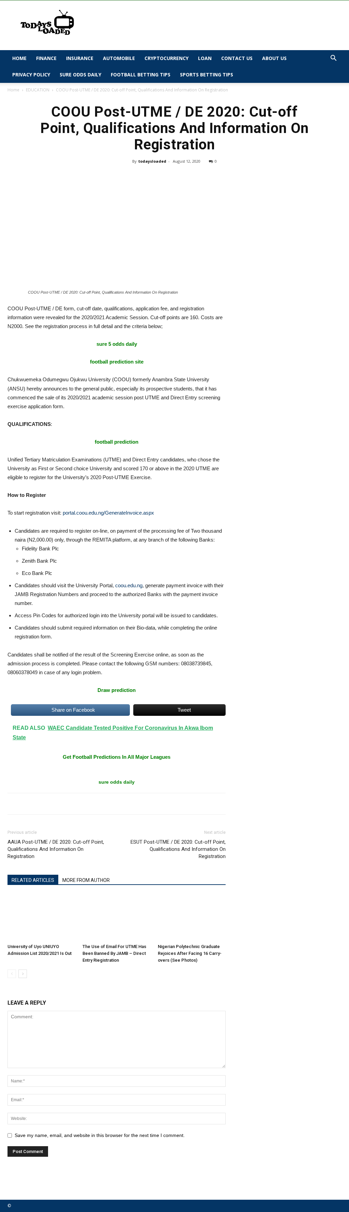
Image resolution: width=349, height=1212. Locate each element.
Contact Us (237, 58)
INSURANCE (79, 58)
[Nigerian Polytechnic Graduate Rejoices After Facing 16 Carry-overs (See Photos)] (192, 917)
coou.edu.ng (128, 585)
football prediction (116, 442)
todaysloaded (152, 161)
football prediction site (116, 362)
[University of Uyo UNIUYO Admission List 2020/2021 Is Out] (41, 917)
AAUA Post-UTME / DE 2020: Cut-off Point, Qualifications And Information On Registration (55, 849)
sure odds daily (116, 782)
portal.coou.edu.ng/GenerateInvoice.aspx (108, 513)
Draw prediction (116, 690)
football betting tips (140, 74)
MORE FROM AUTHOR (86, 880)
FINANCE (46, 58)
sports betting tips (206, 74)
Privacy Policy (31, 74)
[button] (333, 59)
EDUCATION (37, 90)
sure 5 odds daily (116, 344)
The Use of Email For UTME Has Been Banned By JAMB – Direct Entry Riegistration (114, 953)
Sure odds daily (80, 74)
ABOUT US (274, 58)
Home (19, 58)
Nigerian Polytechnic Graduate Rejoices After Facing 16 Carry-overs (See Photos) (190, 953)
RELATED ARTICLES (33, 880)
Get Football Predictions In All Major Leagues (116, 757)
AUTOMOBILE (119, 58)
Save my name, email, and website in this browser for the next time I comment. (100, 1135)
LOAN (205, 58)
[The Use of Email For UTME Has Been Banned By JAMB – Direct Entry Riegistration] (116, 917)
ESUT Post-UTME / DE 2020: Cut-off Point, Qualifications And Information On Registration (178, 849)
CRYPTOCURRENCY (166, 58)
